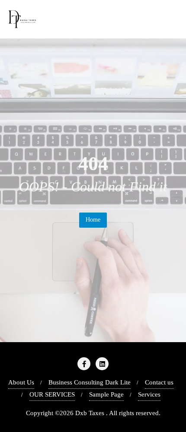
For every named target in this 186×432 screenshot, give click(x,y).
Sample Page (106, 394)
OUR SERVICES (52, 394)
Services (149, 394)
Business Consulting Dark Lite (89, 382)
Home (93, 219)
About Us (21, 382)
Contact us (159, 382)
